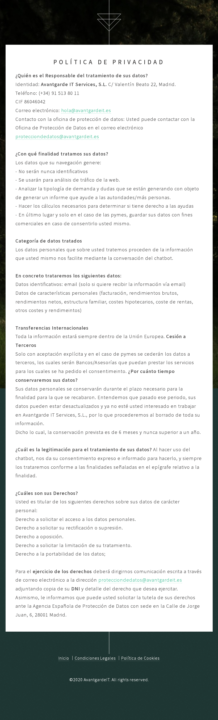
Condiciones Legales (95, 658)
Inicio (63, 658)
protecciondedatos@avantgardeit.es (57, 136)
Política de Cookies (140, 658)
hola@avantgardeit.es (86, 110)
